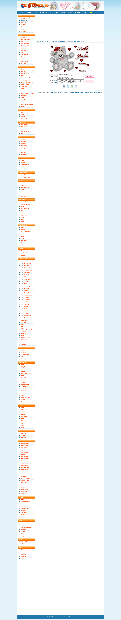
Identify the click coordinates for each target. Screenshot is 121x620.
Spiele (90, 12)
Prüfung (23, 335)
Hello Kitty (23, 382)
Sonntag (23, 152)
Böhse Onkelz (24, 452)
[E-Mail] (76, 87)
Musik (22, 206)
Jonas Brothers (25, 467)
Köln (22, 558)
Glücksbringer (24, 89)
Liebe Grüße (24, 31)
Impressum (58, 616)
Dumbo (22, 375)
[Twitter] (68, 87)
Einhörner (23, 352)
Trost (22, 217)
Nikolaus (26, 304)
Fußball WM (24, 544)
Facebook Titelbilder (59, 12)
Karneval (26, 265)
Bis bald (23, 37)
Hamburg (23, 556)
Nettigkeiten (24, 99)
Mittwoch (23, 143)
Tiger (22, 423)
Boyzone (23, 454)
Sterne (22, 242)
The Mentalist (24, 514)
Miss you (23, 116)
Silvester (26, 318)
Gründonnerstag (28, 277)
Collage (23, 229)
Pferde (23, 418)
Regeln (63, 616)
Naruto (23, 506)
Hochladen (77, 12)
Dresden (23, 552)
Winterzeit (27, 177)
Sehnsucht (23, 196)
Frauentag (26, 272)
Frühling (23, 160)
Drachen (23, 350)
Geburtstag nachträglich (27, 329)
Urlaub (22, 342)
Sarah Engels (24, 489)
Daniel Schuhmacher (26, 463)
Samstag (23, 150)
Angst (22, 112)
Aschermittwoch (28, 270)
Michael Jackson (25, 480)
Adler (22, 407)
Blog (84, 12)
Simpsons (23, 510)
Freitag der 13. (28, 295)
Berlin (22, 549)
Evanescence (24, 465)
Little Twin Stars (25, 386)
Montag (23, 24)
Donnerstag (24, 145)
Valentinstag (27, 263)
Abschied (23, 202)
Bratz (22, 369)
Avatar (22, 523)
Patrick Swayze (25, 482)
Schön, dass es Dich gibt (27, 104)
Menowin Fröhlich (25, 478)
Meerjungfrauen (25, 358)
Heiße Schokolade (25, 204)
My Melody (23, 388)
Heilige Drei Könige (29, 261)
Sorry (22, 106)
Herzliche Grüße (25, 43)
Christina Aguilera (25, 461)
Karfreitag (26, 279)
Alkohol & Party (25, 320)
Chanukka (26, 313)
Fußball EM (24, 541)
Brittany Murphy (25, 458)
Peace (22, 52)
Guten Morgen (24, 124)
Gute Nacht (24, 22)
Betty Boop (24, 367)
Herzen (23, 183)
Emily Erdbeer (24, 377)
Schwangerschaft (25, 337)
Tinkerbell (23, 399)
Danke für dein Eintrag (26, 78)
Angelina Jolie (24, 445)
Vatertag (26, 288)
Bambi (22, 364)
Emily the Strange (25, 380)
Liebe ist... (23, 194)
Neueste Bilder (25, 18)
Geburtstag (24, 326)
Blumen (70, 12)
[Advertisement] (27, 587)
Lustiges (48, 12)
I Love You (23, 185)
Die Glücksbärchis (25, 373)
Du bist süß (24, 80)
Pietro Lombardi (25, 485)
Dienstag (23, 141)
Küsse (22, 189)
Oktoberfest (27, 297)
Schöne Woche (24, 54)
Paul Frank (23, 437)
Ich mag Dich (24, 95)
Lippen (22, 238)
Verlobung (23, 344)
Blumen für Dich (25, 73)
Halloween (26, 299)
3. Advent (26, 308)
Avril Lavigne (24, 447)
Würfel (22, 245)
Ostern (26, 281)
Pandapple (23, 391)
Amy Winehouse (25, 443)
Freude (23, 114)
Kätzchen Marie (25, 384)
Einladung (23, 322)
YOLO (22, 221)
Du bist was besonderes (27, 82)
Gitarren (23, 234)
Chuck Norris (24, 250)
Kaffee (23, 97)
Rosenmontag (27, 267)
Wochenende (24, 154)
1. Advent (26, 302)
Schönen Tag (24, 126)
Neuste (29, 12)
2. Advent (26, 306)
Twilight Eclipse (25, 536)
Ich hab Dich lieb (25, 187)
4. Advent (26, 311)
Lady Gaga (23, 471)
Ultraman (23, 517)
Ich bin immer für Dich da (27, 93)
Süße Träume (24, 61)
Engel (22, 356)
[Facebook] (64, 87)
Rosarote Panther (25, 397)
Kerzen (23, 236)
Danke (22, 75)
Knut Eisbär (24, 416)
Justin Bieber (24, 469)
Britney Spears (24, 456)
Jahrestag (23, 333)
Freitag (23, 148)
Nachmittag (24, 129)
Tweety (23, 401)
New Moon (23, 529)
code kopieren (89, 76)
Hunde (22, 412)
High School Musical (26, 527)
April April (26, 274)
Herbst (23, 166)
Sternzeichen (24, 215)
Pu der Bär (23, 393)
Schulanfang (24, 340)
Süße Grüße (24, 59)
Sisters (23, 210)
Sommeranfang (25, 164)
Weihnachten (27, 315)
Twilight (23, 533)
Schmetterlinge (25, 420)
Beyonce (23, 450)
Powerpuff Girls (25, 508)
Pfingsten (26, 290)
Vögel (22, 425)
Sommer (23, 29)
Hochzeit (23, 331)
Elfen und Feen (25, 354)
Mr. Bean (23, 504)
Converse (23, 433)
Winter (22, 169)
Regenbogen (24, 240)
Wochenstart (24, 27)
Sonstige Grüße (25, 56)
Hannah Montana (25, 501)
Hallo (22, 41)
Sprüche (41, 12)
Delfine (23, 410)
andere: (55, 76)
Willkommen (24, 63)
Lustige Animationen (26, 253)
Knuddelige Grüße (25, 46)
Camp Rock (24, 525)
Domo (22, 499)
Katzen (23, 414)
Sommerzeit (24, 20)
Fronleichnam (27, 293)
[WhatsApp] (72, 87)
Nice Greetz (24, 50)
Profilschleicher (25, 208)
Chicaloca (23, 371)
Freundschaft (24, 86)
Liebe (34, 12)
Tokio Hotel (24, 493)
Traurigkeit (24, 118)
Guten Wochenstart (26, 39)
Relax (22, 102)
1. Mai (25, 283)
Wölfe (22, 427)
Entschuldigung (25, 84)
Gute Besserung (25, 91)
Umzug (22, 219)
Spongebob (24, 512)
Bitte (22, 69)
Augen (22, 227)
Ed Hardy (23, 435)
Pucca (22, 395)
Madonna (23, 476)
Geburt (23, 324)
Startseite (21, 12)
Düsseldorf (24, 554)
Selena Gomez (24, 491)
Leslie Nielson (24, 474)
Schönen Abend (25, 131)
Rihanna (23, 487)
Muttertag (27, 286)
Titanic (23, 531)
